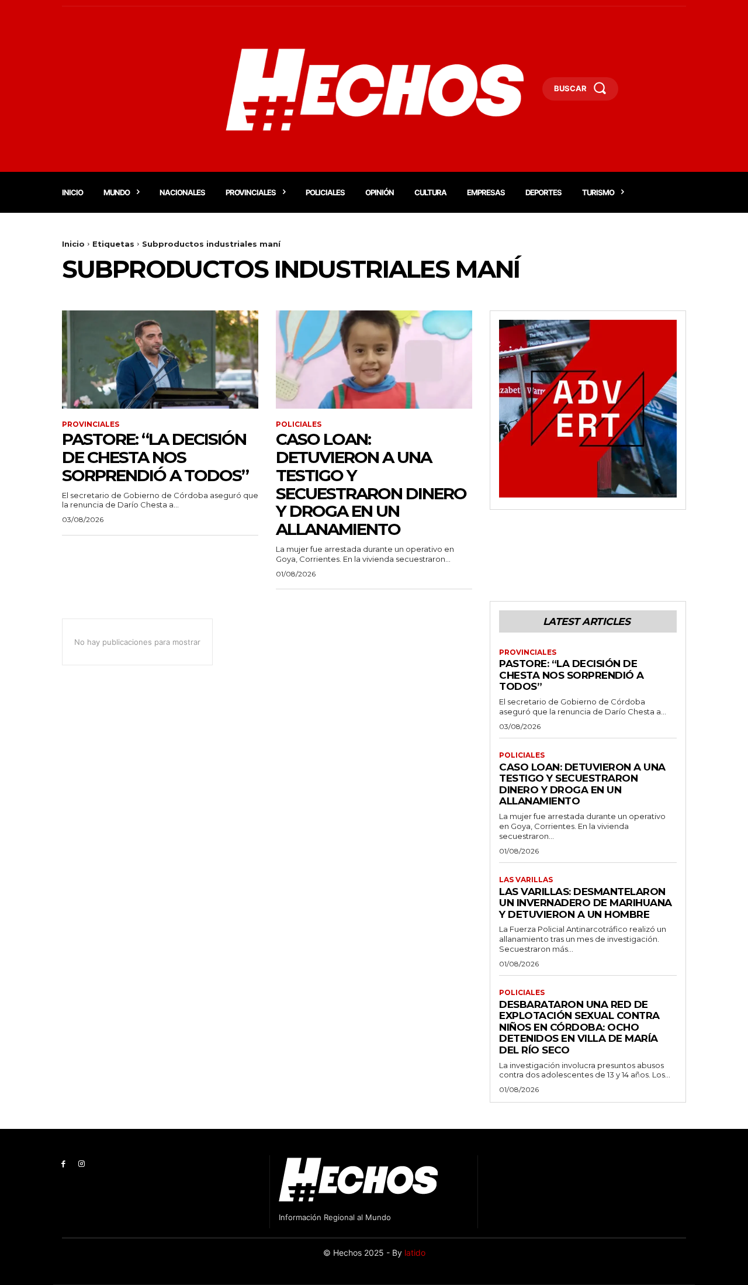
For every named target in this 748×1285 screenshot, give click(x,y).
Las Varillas (526, 880)
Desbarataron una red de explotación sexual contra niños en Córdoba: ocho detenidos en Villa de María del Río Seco (579, 1027)
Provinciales (90, 424)
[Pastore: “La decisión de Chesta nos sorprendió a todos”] (160, 359)
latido (414, 1253)
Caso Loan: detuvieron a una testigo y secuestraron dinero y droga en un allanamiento (371, 484)
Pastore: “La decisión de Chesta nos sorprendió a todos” (155, 457)
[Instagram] (81, 1164)
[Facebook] (63, 1164)
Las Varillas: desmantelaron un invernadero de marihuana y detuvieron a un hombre (585, 903)
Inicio (73, 243)
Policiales (298, 424)
